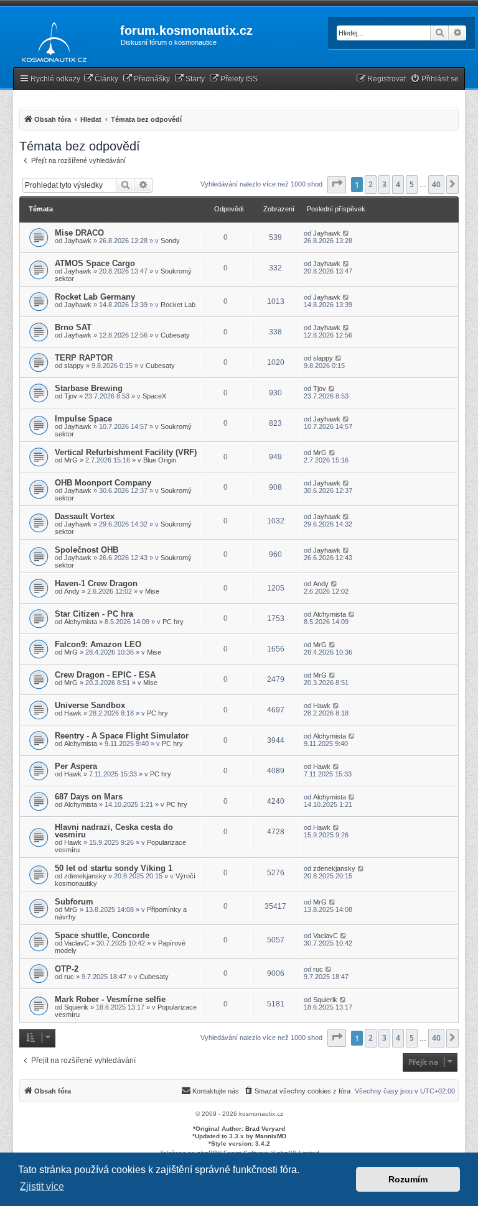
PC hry (173, 621)
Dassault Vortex (85, 516)
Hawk (73, 713)
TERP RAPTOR (84, 357)
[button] (336, 184)
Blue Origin (159, 460)
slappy (74, 365)
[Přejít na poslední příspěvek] (346, 233)
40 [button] (436, 184)
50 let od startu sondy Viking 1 (113, 868)
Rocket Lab (178, 304)
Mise (152, 591)
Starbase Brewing (89, 388)
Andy (72, 591)
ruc (69, 976)
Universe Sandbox (90, 705)
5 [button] (412, 184)
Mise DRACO (79, 232)
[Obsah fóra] (50, 39)
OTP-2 (66, 969)
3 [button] (384, 184)
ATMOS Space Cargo (95, 263)
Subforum (74, 901)
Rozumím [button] (408, 1179)
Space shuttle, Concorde (102, 935)
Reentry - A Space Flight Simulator (122, 735)
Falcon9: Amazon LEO (98, 644)
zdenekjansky (85, 876)
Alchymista (80, 621)
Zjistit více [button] (42, 1186)
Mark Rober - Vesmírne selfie (110, 999)
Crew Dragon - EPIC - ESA (105, 674)
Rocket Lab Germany (95, 297)
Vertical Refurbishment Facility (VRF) (126, 452)
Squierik (76, 1007)
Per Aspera (76, 766)
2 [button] (370, 184)
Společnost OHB (86, 550)
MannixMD (270, 1136)
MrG (71, 460)
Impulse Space (83, 418)
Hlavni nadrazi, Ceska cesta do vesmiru (114, 830)
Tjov (70, 396)
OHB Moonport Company (103, 482)
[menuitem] (100, 79)
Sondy (170, 240)
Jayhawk (77, 240)
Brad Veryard (265, 1128)
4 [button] (398, 184)
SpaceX (154, 396)
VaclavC (76, 943)
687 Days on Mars (89, 796)
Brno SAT (73, 327)
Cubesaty (175, 335)
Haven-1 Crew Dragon (96, 583)
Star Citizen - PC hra (94, 614)
